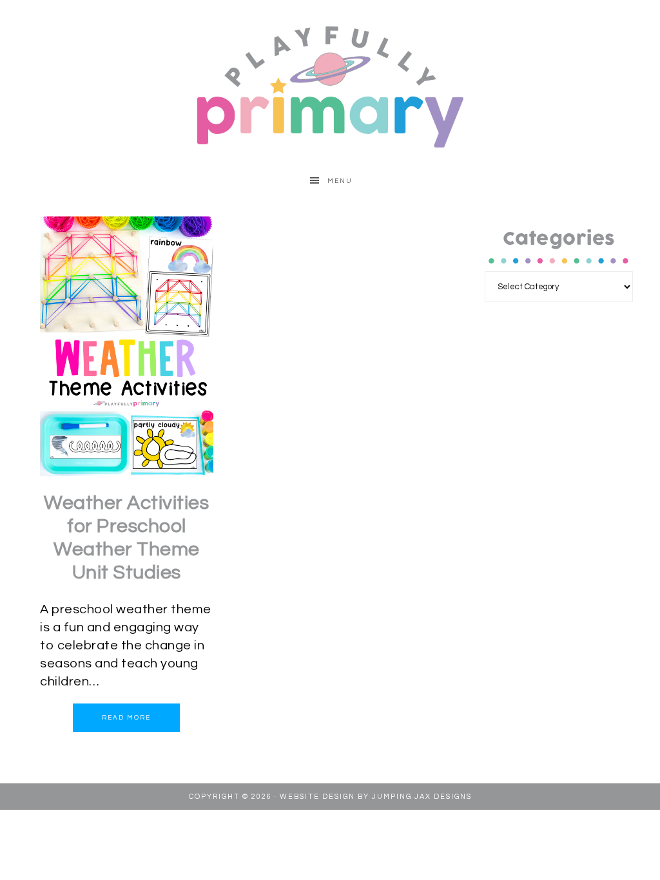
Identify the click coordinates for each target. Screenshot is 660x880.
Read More (126, 717)
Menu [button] (340, 181)
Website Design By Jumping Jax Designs (376, 796)
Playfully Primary (330, 85)
